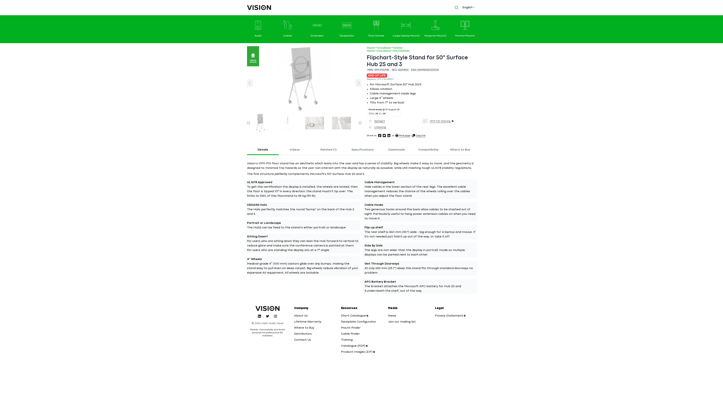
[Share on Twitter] (384, 135)
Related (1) (328, 149)
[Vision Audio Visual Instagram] (275, 316)
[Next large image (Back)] (250, 83)
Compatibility (428, 149)
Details (263, 149)
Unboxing (380, 127)
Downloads (396, 149)
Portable (397, 48)
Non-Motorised (401, 51)
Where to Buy (460, 149)
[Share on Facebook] (379, 135)
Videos (295, 149)
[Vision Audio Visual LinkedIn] (259, 316)
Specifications (363, 149)
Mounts (371, 48)
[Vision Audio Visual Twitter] (267, 316)
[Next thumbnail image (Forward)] (360, 123)
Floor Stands (384, 48)
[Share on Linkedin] (388, 135)
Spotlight (379, 121)
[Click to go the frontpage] (259, 7)
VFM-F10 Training (440, 121)
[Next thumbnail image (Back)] (248, 123)
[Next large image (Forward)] (358, 83)
